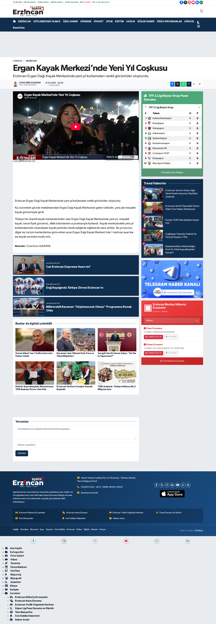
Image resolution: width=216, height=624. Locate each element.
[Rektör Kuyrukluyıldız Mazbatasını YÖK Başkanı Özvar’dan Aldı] (34, 373)
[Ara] (201, 11)
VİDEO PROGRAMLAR (169, 21)
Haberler (17, 61)
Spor (42, 529)
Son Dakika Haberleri (75, 518)
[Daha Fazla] (188, 84)
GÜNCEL (189, 21)
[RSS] (188, 485)
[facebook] (33, 541)
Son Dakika (60, 529)
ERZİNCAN (24, 21)
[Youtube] (177, 485)
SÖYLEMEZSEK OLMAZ (46, 21)
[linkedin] (187, 541)
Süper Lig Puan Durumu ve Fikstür (34, 608)
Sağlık (16, 529)
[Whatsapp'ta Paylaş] (183, 84)
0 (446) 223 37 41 (154, 337)
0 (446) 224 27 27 (155, 353)
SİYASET (99, 21)
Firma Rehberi (18, 567)
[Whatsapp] (182, 485)
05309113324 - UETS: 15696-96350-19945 (102, 487)
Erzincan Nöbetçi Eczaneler (32, 513)
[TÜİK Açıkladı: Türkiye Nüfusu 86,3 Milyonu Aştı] (117, 373)
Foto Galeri (17, 556)
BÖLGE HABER (146, 21)
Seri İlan (15, 571)
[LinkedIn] (172, 485)
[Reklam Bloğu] (172, 279)
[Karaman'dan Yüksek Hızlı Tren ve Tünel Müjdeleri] (76, 339)
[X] (161, 485)
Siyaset (49, 529)
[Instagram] (167, 485)
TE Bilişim (199, 530)
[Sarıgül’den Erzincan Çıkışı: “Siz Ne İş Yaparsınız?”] (117, 339)
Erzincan (71, 529)
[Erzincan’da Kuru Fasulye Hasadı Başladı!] (76, 373)
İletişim (94, 529)
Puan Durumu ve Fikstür (171, 513)
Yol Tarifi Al (172, 337)
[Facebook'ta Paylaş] (172, 84)
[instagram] (95, 541)
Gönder (21, 453)
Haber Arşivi (119, 518)
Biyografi (15, 578)
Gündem (24, 529)
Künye (103, 529)
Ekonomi (34, 529)
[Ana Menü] (198, 26)
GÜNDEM (85, 21)
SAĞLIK (130, 21)
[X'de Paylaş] (177, 84)
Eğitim (87, 529)
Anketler (15, 582)
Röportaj (15, 574)
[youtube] (126, 541)
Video (79, 529)
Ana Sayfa (16, 548)
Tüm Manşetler (26, 518)
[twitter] (64, 541)
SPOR (109, 21)
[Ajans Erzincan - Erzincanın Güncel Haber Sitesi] (28, 11)
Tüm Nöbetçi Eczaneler (173, 361)
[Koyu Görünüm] (198, 23)
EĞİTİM (119, 21)
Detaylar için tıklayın (172, 172)
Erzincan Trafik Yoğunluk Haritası (128, 513)
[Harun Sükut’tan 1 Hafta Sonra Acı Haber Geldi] (34, 339)
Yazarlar (15, 563)
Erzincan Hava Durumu (76, 513)
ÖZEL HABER (70, 21)
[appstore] (172, 493)
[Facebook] (156, 485)
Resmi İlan (19, 28)
